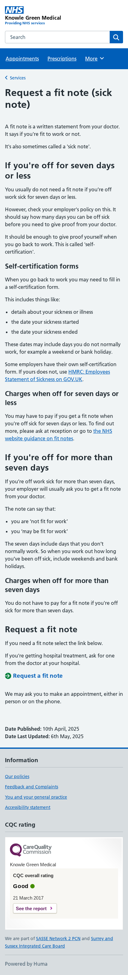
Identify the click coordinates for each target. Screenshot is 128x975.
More (94, 58)
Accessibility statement (27, 807)
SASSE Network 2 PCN (58, 938)
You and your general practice (36, 797)
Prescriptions (62, 58)
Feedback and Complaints (31, 787)
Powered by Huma (26, 964)
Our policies (17, 776)
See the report (31, 908)
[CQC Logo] (31, 851)
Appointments (22, 58)
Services (17, 78)
